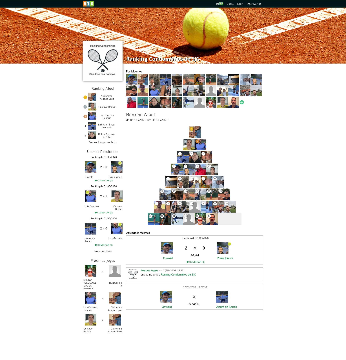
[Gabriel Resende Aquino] (211, 90)
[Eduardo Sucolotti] (256, 90)
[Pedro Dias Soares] (233, 90)
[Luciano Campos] (131, 102)
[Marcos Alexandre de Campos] (142, 102)
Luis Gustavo (92, 206)
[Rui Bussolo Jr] (199, 102)
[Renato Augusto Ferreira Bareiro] (222, 90)
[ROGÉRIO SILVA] (177, 102)
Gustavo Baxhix (118, 208)
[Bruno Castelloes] (222, 79)
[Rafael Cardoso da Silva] (154, 102)
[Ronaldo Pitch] (233, 79)
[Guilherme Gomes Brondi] (154, 79)
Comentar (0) (105, 180)
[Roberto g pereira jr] (199, 90)
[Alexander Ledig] (177, 79)
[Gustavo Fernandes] (165, 102)
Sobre (230, 3)
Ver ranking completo (102, 142)
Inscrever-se (254, 3)
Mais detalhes (103, 251)
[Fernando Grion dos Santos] (211, 79)
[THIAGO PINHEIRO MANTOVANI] (245, 90)
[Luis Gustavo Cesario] (154, 90)
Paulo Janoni (116, 176)
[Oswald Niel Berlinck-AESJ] (131, 79)
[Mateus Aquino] (165, 90)
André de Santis (90, 240)
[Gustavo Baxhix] (222, 102)
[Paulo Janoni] (256, 79)
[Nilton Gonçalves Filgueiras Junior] (188, 102)
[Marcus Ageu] (233, 102)
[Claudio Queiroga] (245, 79)
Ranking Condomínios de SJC (178, 274)
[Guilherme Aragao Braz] (142, 79)
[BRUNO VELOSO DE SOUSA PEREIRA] (211, 102)
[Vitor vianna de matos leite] (142, 90)
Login (240, 3)
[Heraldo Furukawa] (131, 90)
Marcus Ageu (149, 270)
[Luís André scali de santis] (165, 79)
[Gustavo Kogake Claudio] (199, 79)
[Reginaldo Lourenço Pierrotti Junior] (188, 79)
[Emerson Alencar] (177, 90)
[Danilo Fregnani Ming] (188, 90)
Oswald (89, 176)
